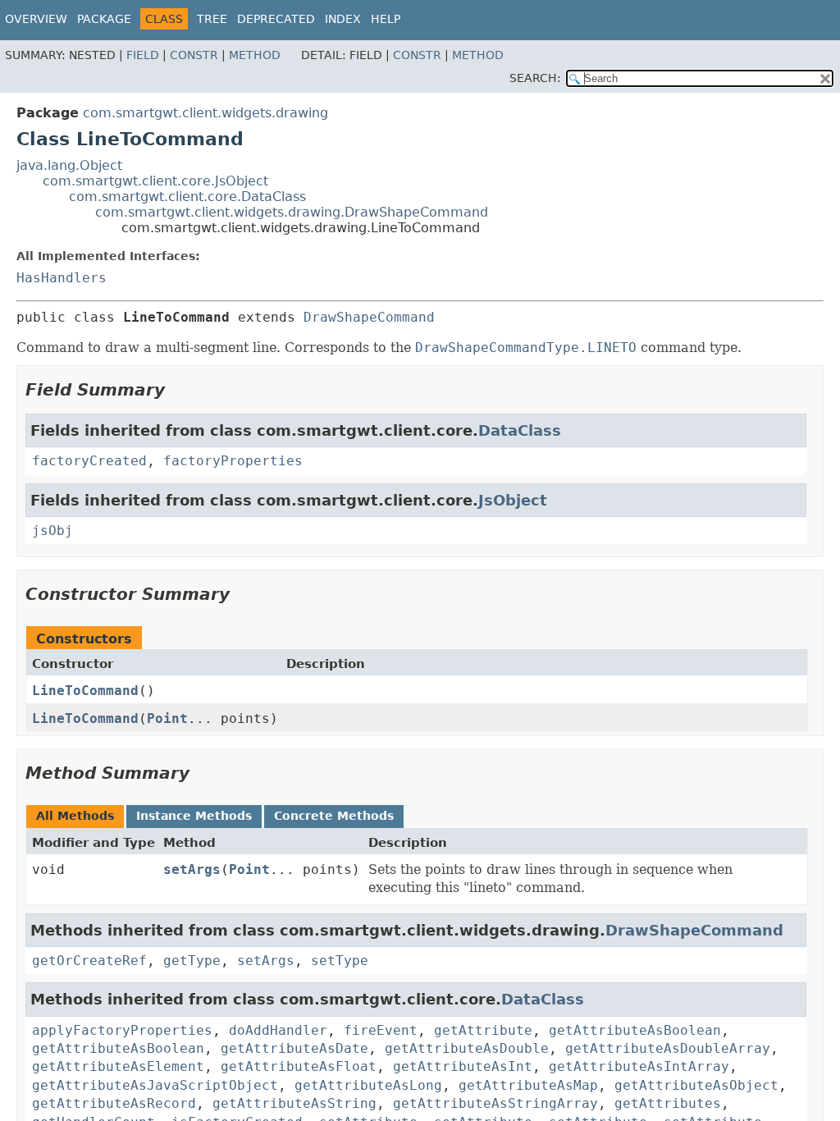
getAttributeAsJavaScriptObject (155, 1085)
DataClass (519, 430)
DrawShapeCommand (369, 317)
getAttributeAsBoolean (635, 1030)
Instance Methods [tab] (194, 815)
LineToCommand (85, 690)
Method (255, 55)
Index (343, 18)
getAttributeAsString (294, 1103)
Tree (212, 18)
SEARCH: (535, 78)
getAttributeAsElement (118, 1066)
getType (192, 960)
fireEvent (381, 1030)
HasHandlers (61, 278)
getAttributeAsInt (462, 1066)
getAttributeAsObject (696, 1085)
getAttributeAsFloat (299, 1066)
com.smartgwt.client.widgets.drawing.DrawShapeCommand (291, 212)
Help (385, 18)
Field (142, 55)
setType (339, 960)
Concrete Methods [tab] (334, 815)
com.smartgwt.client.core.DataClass (187, 196)
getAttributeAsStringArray (495, 1103)
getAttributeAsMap (528, 1085)
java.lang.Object (69, 165)
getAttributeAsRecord (114, 1103)
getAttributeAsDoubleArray (667, 1048)
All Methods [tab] (75, 815)
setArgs (192, 869)
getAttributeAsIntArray (639, 1066)
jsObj (52, 530)
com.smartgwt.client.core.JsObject (155, 181)
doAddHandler (278, 1030)
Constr (194, 55)
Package (104, 18)
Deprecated (276, 18)
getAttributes (667, 1103)
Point (167, 718)
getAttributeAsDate (294, 1048)
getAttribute (483, 1030)
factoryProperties (233, 461)
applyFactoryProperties (122, 1030)
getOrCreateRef (89, 960)
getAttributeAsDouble (467, 1048)
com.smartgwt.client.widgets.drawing (205, 113)
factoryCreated (89, 461)
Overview (36, 18)
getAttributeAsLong (368, 1085)
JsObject (512, 500)
